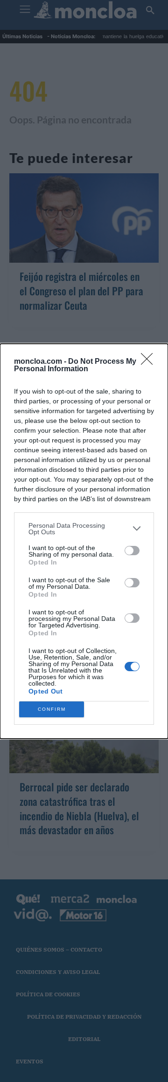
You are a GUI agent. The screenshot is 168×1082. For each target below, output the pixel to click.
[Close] (150, 362)
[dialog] (84, 541)
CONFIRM (52, 709)
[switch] (132, 550)
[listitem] (84, 528)
